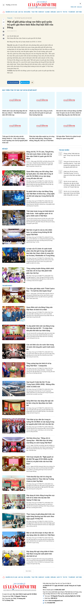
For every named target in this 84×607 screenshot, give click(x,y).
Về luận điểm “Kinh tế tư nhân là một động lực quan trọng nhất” (68, 137)
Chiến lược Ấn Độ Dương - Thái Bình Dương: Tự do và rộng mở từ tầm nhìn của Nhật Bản (72, 174)
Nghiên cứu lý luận (11, 12)
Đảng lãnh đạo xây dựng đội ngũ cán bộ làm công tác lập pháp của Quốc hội (39, 403)
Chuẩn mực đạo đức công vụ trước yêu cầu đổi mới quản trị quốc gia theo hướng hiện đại (40, 113)
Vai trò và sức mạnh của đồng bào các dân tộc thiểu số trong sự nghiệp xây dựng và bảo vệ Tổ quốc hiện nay (72, 184)
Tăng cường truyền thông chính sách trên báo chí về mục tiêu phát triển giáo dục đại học (40, 270)
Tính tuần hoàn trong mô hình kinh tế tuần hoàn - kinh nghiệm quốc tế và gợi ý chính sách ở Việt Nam (40, 213)
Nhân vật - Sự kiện (44, 12)
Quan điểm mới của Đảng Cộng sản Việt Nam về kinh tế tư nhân (39, 308)
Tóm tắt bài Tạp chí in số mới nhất (23, 18)
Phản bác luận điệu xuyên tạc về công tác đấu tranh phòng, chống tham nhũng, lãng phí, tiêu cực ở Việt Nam (41, 138)
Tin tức (65, 12)
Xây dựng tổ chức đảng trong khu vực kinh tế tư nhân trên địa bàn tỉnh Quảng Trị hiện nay (40, 497)
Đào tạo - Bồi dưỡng (24, 12)
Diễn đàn (53, 12)
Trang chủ (9, 18)
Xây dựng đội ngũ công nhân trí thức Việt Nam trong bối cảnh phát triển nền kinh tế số (39, 553)
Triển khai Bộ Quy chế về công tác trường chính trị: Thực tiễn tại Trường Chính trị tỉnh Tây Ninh (40, 479)
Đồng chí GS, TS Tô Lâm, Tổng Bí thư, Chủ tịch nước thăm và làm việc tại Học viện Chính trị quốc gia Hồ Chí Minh (40, 155)
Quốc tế (59, 12)
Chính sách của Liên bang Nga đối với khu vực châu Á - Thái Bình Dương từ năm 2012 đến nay (14, 113)
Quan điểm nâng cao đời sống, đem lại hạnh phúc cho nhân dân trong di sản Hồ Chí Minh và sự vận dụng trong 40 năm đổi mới (39, 175)
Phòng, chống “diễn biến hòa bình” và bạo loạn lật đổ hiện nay (72, 155)
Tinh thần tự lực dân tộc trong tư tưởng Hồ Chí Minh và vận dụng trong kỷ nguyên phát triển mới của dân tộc (40, 421)
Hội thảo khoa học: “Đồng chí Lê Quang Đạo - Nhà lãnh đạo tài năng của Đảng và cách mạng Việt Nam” (39, 440)
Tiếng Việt (73, 7)
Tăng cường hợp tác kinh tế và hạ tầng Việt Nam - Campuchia (38, 364)
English (79, 7)
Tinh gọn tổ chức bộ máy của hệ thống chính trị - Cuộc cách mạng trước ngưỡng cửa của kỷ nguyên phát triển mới (15, 139)
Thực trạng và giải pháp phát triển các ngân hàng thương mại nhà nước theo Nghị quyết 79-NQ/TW (40, 516)
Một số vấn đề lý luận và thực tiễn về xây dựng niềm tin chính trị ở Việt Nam (40, 534)
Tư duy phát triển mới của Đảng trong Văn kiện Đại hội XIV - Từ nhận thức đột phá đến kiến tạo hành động (40, 328)
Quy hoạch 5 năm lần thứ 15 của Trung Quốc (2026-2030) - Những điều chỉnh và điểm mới (40, 384)
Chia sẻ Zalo (26, 82)
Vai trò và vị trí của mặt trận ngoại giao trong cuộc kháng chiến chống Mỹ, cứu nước (72, 193)
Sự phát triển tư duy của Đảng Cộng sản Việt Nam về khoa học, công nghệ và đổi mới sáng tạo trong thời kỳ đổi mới (40, 194)
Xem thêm (28, 571)
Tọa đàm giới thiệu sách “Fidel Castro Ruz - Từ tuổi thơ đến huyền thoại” (40, 290)
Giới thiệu (79, 12)
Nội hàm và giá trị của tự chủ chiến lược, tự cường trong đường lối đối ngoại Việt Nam (39, 232)
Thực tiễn (34, 12)
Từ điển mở (71, 12)
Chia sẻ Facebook (13, 82)
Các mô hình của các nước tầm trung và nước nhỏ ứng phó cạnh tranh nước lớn (40, 347)
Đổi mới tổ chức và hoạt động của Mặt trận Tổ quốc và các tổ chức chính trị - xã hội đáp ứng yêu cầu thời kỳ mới (69, 113)
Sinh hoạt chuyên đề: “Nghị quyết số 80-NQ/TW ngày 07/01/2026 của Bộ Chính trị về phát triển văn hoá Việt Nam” (39, 460)
